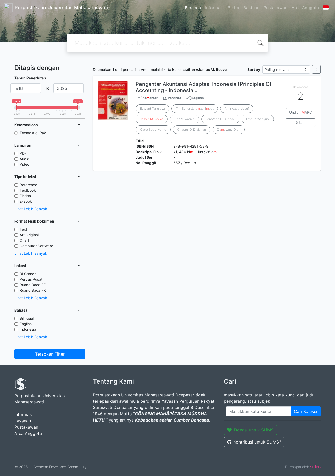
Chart (24, 240)
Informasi (214, 7)
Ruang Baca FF (33, 285)
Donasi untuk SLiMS (253, 430)
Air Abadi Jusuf (237, 108)
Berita (233, 7)
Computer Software (36, 245)
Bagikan (197, 98)
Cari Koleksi (305, 411)
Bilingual (27, 318)
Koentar (150, 98)
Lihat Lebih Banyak (30, 209)
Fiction (25, 195)
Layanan (22, 420)
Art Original (29, 235)
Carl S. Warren (184, 119)
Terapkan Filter (50, 354)
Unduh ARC (300, 112)
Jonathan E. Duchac (220, 119)
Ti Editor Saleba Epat (195, 108)
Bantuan (251, 7)
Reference (28, 184)
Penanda (174, 98)
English (26, 324)
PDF (23, 153)
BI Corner (28, 274)
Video (24, 164)
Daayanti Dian (228, 129)
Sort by (253, 69)
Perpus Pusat (31, 279)
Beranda (193, 7)
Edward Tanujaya (152, 108)
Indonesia (28, 329)
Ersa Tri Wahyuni (258, 119)
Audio (24, 159)
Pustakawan (275, 7)
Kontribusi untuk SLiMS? (257, 442)
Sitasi (300, 122)
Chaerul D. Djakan (191, 129)
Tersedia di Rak (33, 133)
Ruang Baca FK (33, 290)
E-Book (26, 201)
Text (23, 229)
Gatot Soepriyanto (153, 129)
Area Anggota (305, 7)
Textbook (28, 190)
